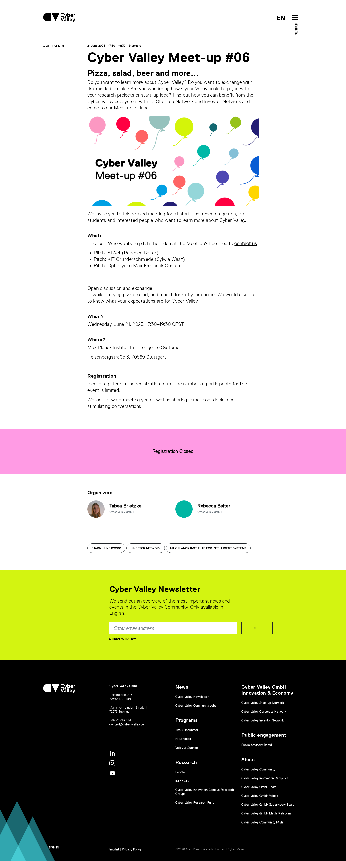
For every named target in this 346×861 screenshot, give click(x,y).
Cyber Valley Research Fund (194, 802)
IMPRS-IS (182, 781)
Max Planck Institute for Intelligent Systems (208, 548)
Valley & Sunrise (186, 747)
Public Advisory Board (256, 745)
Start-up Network (106, 548)
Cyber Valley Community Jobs (195, 705)
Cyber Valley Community (258, 769)
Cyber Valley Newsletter (192, 696)
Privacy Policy (123, 639)
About (248, 759)
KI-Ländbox (183, 738)
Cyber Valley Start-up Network (262, 702)
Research (186, 762)
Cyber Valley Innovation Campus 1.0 (265, 778)
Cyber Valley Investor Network (262, 720)
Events (296, 29)
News (181, 687)
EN (281, 18)
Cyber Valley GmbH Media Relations (266, 813)
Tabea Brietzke (125, 505)
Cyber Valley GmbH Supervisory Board (268, 804)
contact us (245, 243)
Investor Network (146, 548)
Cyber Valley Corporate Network (263, 711)
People (180, 772)
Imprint (114, 849)
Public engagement (263, 735)
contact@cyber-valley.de (126, 724)
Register (257, 628)
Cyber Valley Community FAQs (262, 822)
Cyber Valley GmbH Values (259, 795)
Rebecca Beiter (213, 505)
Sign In (54, 847)
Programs (186, 720)
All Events (54, 46)
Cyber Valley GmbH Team (258, 787)
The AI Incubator (186, 730)
